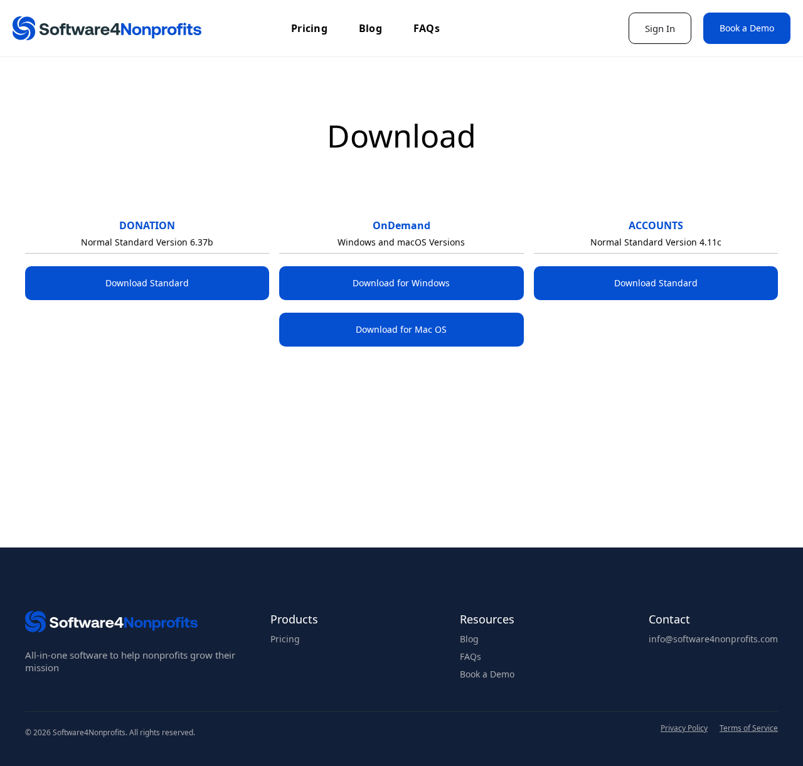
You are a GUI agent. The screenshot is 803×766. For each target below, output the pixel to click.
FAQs (426, 28)
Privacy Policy (684, 729)
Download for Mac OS (401, 329)
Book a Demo (747, 28)
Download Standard (147, 283)
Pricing (309, 28)
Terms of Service (749, 729)
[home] (107, 28)
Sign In (660, 28)
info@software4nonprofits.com (713, 639)
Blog (370, 28)
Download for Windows (401, 283)
